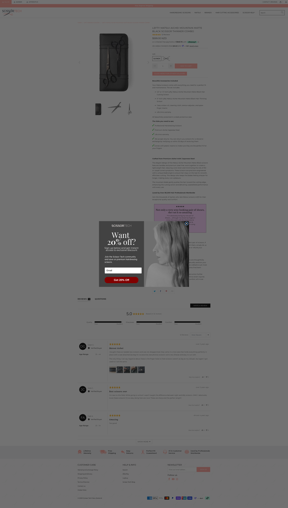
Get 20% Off (121, 279)
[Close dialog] (186, 223)
